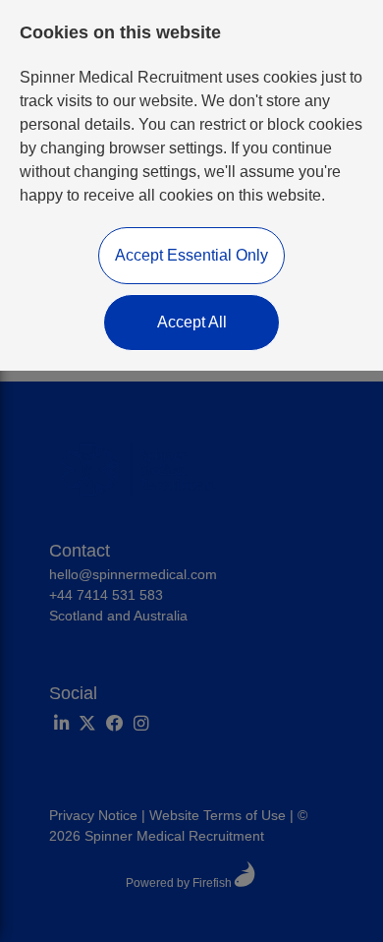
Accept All (192, 322)
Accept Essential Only (191, 255)
